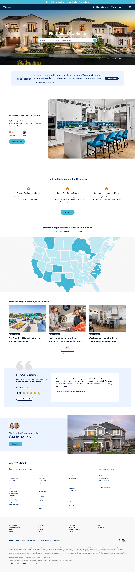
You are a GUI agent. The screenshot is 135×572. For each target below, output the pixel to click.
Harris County (72, 490)
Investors (40, 533)
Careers (40, 529)
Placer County (12, 499)
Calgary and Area (103, 478)
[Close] (132, 2)
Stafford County (73, 506)
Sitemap (11, 540)
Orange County (13, 497)
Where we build (116, 7)
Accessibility (57, 540)
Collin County (72, 488)
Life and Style (71, 527)
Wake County (42, 508)
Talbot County (42, 501)
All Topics (70, 531)
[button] (128, 105)
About (39, 527)
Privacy (17, 540)
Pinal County (12, 480)
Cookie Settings (31, 540)
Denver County (42, 480)
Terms (23, 540)
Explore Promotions (80, 2)
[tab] (66, 347)
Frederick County (73, 504)
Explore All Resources (67, 353)
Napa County (12, 495)
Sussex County (42, 491)
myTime (11, 531)
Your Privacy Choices (43, 540)
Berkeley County (73, 478)
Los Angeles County (14, 493)
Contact (40, 531)
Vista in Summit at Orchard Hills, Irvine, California (111, 58)
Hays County (72, 492)
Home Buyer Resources (74, 529)
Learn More (67, 212)
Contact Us (15, 444)
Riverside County (13, 501)
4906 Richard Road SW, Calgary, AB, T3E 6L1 (18, 563)
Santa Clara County (14, 504)
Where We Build (17, 141)
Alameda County (13, 491)
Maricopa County (13, 478)
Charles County (43, 499)
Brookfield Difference (100, 7)
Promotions (12, 533)
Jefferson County (43, 482)
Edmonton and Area (104, 480)
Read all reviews (23, 399)
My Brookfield (101, 527)
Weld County (42, 484)
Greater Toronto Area (104, 487)
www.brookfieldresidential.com (36, 563)
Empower (11, 529)
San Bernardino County (15, 502)
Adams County (42, 478)
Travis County (72, 494)
